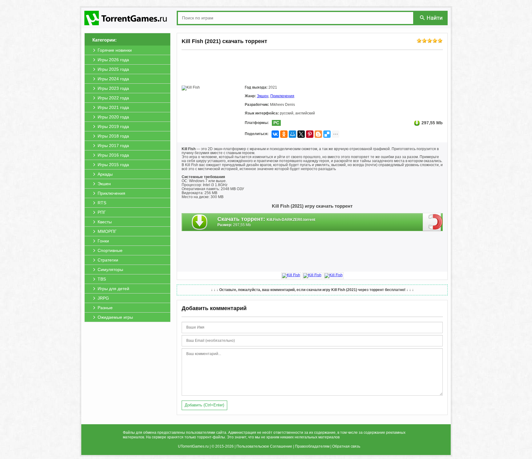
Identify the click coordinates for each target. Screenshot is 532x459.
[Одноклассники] (284, 134)
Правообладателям (312, 446)
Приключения (282, 96)
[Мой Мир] (292, 134)
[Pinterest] (309, 134)
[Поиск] (432, 18)
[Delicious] (327, 134)
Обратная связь (346, 446)
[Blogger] (318, 134)
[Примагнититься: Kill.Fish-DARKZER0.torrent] (433, 222)
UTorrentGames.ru (193, 446)
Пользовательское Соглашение (264, 446)
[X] (301, 134)
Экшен (262, 96)
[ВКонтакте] (275, 134)
